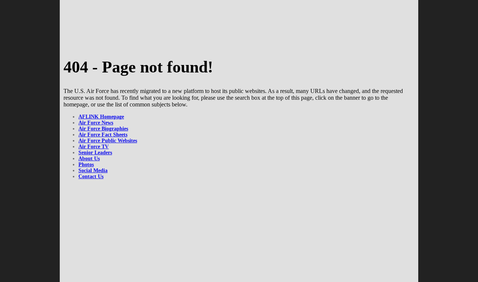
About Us (89, 158)
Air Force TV (93, 146)
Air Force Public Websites (107, 140)
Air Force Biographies (103, 128)
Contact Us (90, 176)
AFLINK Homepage (101, 117)
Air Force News (95, 122)
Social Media (93, 170)
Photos (86, 164)
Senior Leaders (95, 152)
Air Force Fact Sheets (102, 134)
